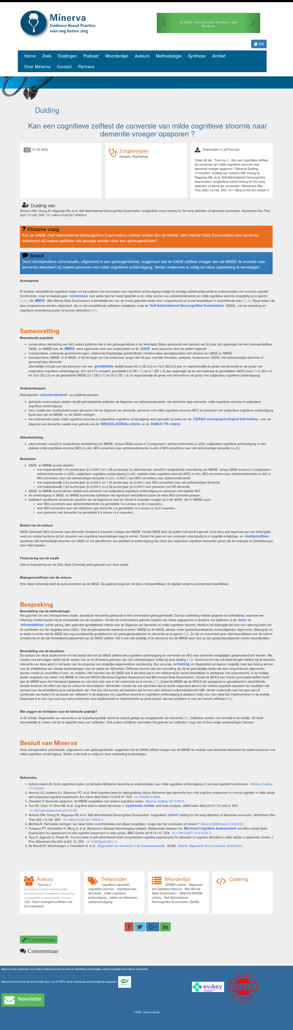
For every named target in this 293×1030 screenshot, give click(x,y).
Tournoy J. (45, 884)
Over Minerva (37, 66)
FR (261, 44)
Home (30, 56)
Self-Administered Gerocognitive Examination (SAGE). (176, 899)
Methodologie (168, 56)
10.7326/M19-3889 (147, 797)
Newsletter (30, 998)
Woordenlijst (116, 56)
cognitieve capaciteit (115, 884)
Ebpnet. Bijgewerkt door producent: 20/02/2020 (210, 846)
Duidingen (67, 56)
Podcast (91, 56)
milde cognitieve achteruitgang (107, 895)
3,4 (247, 300)
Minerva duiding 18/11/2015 (165, 801)
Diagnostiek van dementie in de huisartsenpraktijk (131, 846)
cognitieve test (126, 889)
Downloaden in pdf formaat (221, 149)
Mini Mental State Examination (176, 891)
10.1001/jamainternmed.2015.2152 (53, 810)
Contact (64, 66)
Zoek (46, 56)
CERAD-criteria (175, 884)
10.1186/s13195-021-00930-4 (82, 819)
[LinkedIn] (165, 926)
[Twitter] (139, 926)
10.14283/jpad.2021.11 (102, 841)
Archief (218, 56)
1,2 (24, 300)
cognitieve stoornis (101, 889)
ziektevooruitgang (100, 902)
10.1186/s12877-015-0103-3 (191, 833)
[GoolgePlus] (152, 926)
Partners (86, 66)
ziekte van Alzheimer (123, 897)
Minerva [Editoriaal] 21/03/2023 (222, 824)
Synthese (197, 56)
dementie (94, 893)
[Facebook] (129, 926)
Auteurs (142, 56)
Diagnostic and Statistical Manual (177, 886)
